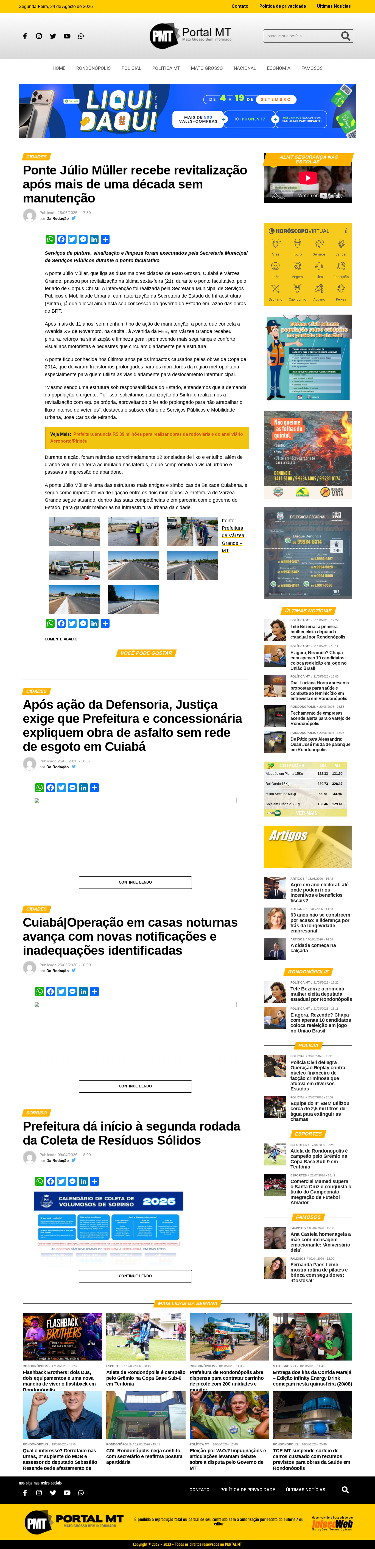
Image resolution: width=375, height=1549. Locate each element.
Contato (240, 6)
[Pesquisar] (346, 36)
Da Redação (57, 218)
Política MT (166, 68)
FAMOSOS (312, 68)
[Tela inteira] (345, 196)
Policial (131, 68)
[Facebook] (25, 36)
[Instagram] (39, 36)
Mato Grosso (207, 68)
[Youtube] (67, 36)
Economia (278, 68)
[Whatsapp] (81, 36)
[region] (187, 111)
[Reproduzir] (271, 196)
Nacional (245, 68)
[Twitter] (53, 36)
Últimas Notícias (334, 6)
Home (59, 68)
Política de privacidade (282, 6)
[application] (308, 178)
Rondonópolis (93, 68)
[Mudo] (335, 196)
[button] (345, 1490)
